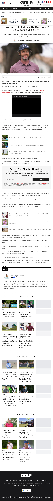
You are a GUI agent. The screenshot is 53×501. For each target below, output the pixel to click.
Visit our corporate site (43, 496)
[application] (26, 106)
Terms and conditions (41, 480)
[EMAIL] (17, 277)
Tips (23, 8)
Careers (37, 483)
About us (8, 480)
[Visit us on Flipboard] (50, 2)
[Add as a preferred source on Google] (26, 490)
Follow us (41, 77)
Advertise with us (45, 483)
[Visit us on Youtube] (48, 2)
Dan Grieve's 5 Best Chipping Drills (17, 12)
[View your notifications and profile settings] (10, 3)
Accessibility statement (18, 483)
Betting (28, 8)
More (46, 8)
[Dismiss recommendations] (51, 16)
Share (6, 77)
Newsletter (48, 77)
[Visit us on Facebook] (42, 2)
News (7, 8)
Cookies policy (30, 483)
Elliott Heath (21, 40)
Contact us (31, 480)
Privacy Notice (44, 183)
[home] (3, 8)
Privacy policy (6, 483)
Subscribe (46, 4)
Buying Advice (15, 8)
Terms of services (20, 183)
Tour (34, 8)
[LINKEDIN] (14, 277)
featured (5, 269)
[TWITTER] (12, 277)
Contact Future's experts (19, 480)
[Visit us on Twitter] (46, 2)
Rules (40, 8)
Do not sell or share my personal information (26, 485)
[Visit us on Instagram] (44, 2)
